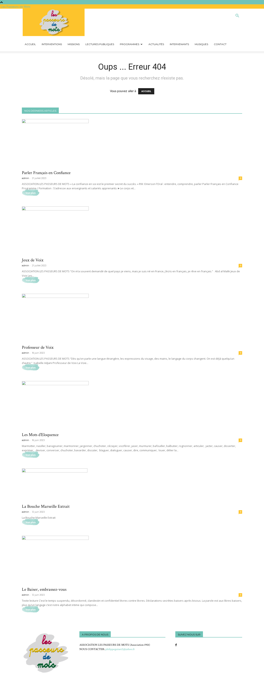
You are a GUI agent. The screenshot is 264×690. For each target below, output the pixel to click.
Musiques (201, 44)
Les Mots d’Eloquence (40, 434)
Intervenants (179, 44)
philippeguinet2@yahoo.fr (120, 649)
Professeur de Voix (38, 347)
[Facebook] (176, 645)
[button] (237, 16)
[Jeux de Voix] (132, 230)
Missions (74, 44)
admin (25, 178)
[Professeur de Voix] (132, 318)
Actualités (156, 44)
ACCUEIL (146, 91)
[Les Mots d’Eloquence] (132, 405)
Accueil (30, 44)
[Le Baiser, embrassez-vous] (132, 560)
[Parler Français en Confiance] (132, 143)
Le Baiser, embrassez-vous (44, 589)
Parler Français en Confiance (46, 172)
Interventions (52, 44)
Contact (220, 44)
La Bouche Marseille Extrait (46, 506)
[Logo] (22, 35)
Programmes (129, 44)
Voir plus (31, 193)
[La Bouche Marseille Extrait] (132, 484)
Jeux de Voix (33, 260)
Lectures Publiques (99, 44)
